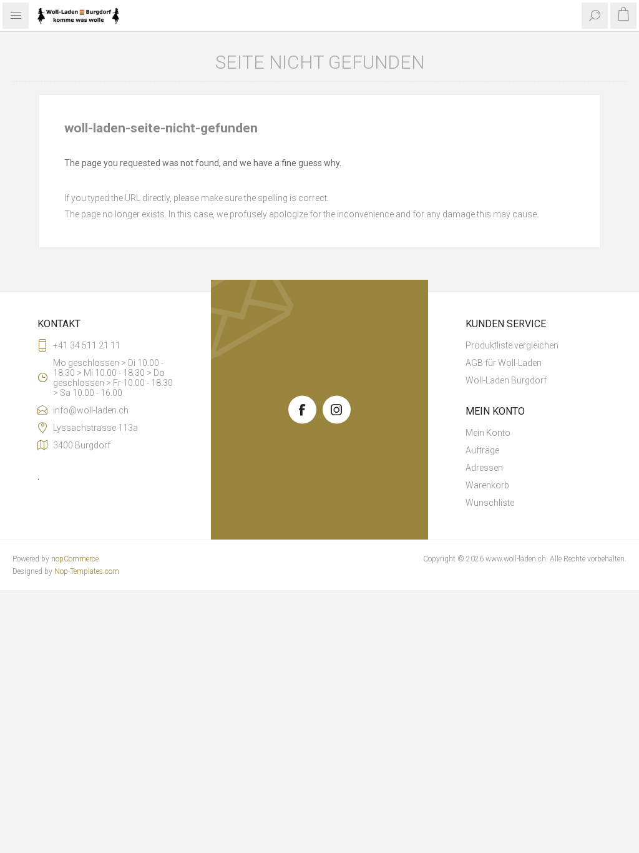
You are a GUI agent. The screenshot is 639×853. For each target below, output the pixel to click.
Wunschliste (490, 503)
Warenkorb (487, 485)
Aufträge (482, 450)
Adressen (484, 468)
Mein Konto (488, 433)
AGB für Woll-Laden (504, 363)
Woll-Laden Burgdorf (506, 380)
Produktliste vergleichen (512, 345)
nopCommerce (75, 559)
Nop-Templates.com (86, 571)
